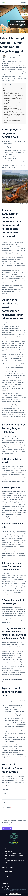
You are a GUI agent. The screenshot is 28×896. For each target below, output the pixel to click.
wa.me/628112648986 (14, 784)
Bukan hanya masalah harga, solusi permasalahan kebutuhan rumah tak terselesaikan (13, 98)
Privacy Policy (12, 824)
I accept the (9, 824)
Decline (16, 893)
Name (4, 793)
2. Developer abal (10, 106)
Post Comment (7, 828)
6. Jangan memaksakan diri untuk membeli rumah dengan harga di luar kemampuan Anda (15, 116)
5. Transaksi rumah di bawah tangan (14, 112)
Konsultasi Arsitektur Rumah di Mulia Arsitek (13, 121)
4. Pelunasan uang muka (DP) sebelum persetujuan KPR (14, 110)
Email (4, 798)
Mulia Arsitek (5, 780)
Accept (12, 893)
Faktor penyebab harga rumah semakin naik (13, 89)
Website (5, 802)
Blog (4, 33)
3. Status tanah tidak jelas (11, 108)
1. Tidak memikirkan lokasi (11, 105)
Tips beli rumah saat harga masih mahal (13, 118)
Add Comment (7, 807)
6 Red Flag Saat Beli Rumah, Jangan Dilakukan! (12, 102)
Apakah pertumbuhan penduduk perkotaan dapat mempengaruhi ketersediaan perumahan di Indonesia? (13, 93)
